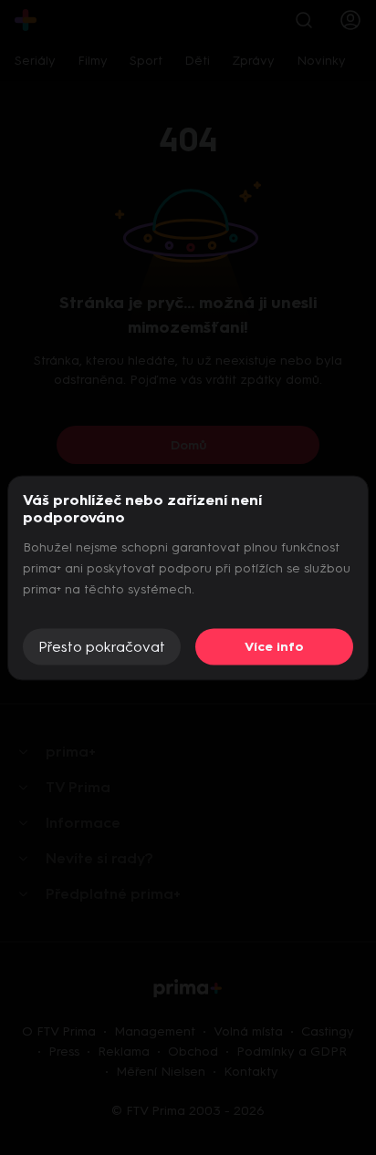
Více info (274, 647)
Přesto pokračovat (101, 646)
